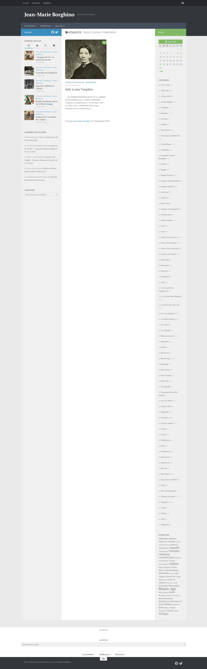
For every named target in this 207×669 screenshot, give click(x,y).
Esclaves (164, 198)
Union (169, 610)
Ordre (169, 595)
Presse (163, 429)
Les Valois (165, 324)
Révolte (164, 468)
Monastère (174, 585)
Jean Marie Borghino (82, 121)
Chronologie (166, 144)
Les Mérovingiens (168, 319)
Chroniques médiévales (170, 135)
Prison (163, 434)
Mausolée (165, 341)
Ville (163, 519)
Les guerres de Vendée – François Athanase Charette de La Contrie (41, 148)
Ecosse (163, 164)
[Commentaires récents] (45, 45)
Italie (54, 52)
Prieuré (173, 595)
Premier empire (167, 423)
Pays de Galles (167, 401)
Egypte (164, 169)
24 (160, 64)
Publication (45, 25)
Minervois (165, 353)
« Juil (161, 71)
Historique (165, 259)
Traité (163, 508)
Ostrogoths (165, 386)
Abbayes (172, 538)
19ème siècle (166, 96)
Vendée (175, 611)
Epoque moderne (168, 186)
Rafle (163, 446)
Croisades (165, 150)
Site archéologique (168, 491)
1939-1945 (165, 90)
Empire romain (170, 567)
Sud (161, 607)
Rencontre (60, 25)
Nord (172, 592)
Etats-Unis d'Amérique (169, 570)
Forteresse (164, 573)
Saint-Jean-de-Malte (169, 479)
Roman (178, 595)
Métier (163, 347)
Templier (162, 611)
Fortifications (166, 214)
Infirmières (90, 82)
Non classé (165, 369)
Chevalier (174, 551)
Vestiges (164, 614)
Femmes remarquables (170, 209)
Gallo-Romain (166, 220)
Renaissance (166, 451)
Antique (171, 541)
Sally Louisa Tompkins (79, 89)
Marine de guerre (168, 336)
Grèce (163, 231)
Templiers (165, 502)
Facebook (103, 630)
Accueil (26, 3)
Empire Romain (167, 175)
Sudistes (166, 608)
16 (181, 57)
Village (164, 513)
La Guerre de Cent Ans (170, 305)
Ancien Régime (167, 102)
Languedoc (170, 583)
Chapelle (174, 547)
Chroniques (165, 130)
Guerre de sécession (74, 82)
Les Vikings (165, 330)
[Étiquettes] (54, 45)
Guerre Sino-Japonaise (170, 248)
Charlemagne (163, 551)
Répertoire (165, 462)
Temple (172, 607)
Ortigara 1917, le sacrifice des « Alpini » (46, 118)
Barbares (174, 544)
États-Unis (165, 203)
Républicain (176, 604)
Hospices (164, 271)
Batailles (47, 3)
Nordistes (162, 595)
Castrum (164, 119)
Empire (161, 567)
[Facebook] (52, 32)
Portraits (36, 3)
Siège (163, 485)
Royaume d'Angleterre (165, 600)
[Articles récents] (28, 45)
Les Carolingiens (168, 313)
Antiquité (164, 107)
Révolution (165, 474)
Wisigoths (165, 524)
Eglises (174, 564)
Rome (161, 598)
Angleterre (163, 541)
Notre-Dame (166, 375)
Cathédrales (164, 548)
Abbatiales (163, 538)
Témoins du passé (168, 496)
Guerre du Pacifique (169, 243)
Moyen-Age (165, 358)
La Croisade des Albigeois (171, 296)
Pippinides (165, 412)
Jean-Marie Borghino (49, 14)
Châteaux (164, 554)
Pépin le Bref (166, 406)
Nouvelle (39, 54)
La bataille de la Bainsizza (46, 73)
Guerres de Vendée (168, 254)
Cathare (164, 124)
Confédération (166, 557)
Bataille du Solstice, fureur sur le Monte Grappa (47, 102)
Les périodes (29, 25)
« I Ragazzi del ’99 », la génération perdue (45, 58)
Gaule (163, 226)
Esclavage (165, 192)
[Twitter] (56, 32)
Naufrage (164, 364)
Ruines (168, 604)
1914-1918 (39, 52)
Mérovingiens (164, 592)
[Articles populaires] (37, 45)
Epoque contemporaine (170, 181)
